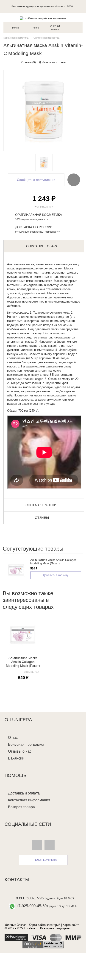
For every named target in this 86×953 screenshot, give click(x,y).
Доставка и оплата (24, 793)
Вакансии (16, 758)
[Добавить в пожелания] (73, 179)
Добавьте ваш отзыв (52, 62)
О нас (13, 737)
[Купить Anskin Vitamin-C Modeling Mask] (44, 162)
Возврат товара (21, 807)
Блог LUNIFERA (46, 859)
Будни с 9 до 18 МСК (59, 898)
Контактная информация (29, 800)
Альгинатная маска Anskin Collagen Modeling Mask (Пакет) (53, 561)
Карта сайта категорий (44, 925)
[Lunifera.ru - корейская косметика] (43, 18)
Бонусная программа (26, 744)
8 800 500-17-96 (30, 898)
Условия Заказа (15, 925)
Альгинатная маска (20, 264)
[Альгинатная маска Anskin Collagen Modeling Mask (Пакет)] (16, 569)
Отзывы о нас (19, 751)
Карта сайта (71, 925)
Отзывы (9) (28, 62)
